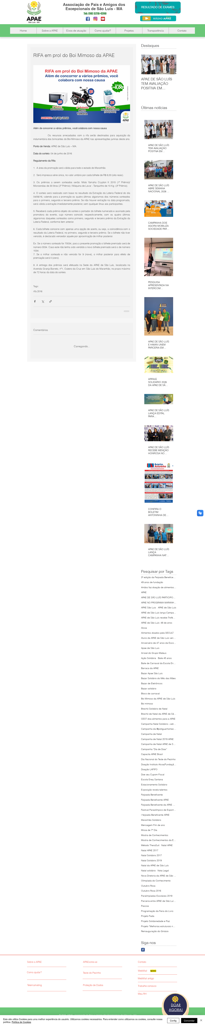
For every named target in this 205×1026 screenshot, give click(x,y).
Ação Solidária (148, 658)
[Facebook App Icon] (88, 19)
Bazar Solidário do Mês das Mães (158, 678)
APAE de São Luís (167, 607)
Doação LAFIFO (149, 769)
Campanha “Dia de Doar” (154, 749)
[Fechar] (201, 1020)
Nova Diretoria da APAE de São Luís (158, 875)
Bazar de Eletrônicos (151, 683)
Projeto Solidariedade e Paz (155, 921)
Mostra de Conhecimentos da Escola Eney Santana (158, 840)
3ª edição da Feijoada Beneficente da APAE (158, 577)
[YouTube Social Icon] (103, 19)
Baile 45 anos (165, 658)
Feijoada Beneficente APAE (155, 799)
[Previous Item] (146, 64)
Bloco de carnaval (150, 693)
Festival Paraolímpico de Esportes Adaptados (158, 809)
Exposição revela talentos (154, 789)
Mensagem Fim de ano (153, 825)
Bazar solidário (148, 688)
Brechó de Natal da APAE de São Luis (158, 713)
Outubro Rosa (148, 885)
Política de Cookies (21, 1022)
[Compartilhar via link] (50, 301)
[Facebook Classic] (143, 950)
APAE (144, 592)
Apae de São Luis (150, 648)
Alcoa (144, 627)
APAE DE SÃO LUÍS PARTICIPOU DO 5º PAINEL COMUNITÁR (158, 597)
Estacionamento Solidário (154, 784)
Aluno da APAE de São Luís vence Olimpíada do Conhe (158, 638)
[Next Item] (171, 64)
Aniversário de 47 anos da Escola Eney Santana (158, 642)
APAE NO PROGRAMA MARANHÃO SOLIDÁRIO (158, 602)
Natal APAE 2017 (149, 850)
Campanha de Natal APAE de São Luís (158, 744)
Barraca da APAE (150, 668)
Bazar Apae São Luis (152, 673)
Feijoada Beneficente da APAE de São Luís (158, 804)
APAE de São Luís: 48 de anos (156, 622)
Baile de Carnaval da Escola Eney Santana (158, 663)
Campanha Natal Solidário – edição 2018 (158, 723)
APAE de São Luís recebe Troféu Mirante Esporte (158, 617)
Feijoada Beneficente (152, 794)
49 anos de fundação (152, 582)
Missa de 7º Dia (149, 830)
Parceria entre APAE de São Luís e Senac (158, 901)
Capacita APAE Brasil (152, 754)
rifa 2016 (37, 291)
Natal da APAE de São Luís (155, 865)
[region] (175, 1008)
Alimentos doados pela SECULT (157, 632)
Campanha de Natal (151, 734)
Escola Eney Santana (152, 779)
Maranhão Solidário (151, 820)
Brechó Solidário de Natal (154, 708)
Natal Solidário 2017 (151, 855)
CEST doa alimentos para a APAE (158, 718)
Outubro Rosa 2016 (151, 890)
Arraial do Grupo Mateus (153, 653)
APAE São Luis (148, 607)
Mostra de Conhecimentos (154, 835)
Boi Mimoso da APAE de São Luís (158, 698)
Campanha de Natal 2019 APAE (157, 739)
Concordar (189, 1020)
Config (173, 1020)
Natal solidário (148, 870)
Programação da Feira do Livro (157, 911)
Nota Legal (163, 870)
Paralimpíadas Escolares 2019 (156, 895)
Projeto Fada (147, 916)
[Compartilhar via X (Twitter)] (42, 301)
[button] (50, 30)
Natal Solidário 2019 (151, 860)
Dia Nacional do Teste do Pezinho (158, 759)
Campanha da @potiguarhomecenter (158, 728)
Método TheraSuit (150, 845)
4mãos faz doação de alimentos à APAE (158, 587)
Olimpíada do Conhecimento (156, 880)
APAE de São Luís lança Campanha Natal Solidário (158, 612)
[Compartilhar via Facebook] (34, 301)
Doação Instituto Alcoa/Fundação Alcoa (158, 764)
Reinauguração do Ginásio (154, 931)
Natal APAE (167, 845)
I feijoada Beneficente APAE (155, 814)
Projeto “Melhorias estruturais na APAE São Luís (158, 926)
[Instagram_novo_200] (95, 19)
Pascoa (145, 905)
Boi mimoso (147, 703)
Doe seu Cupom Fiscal (152, 774)
